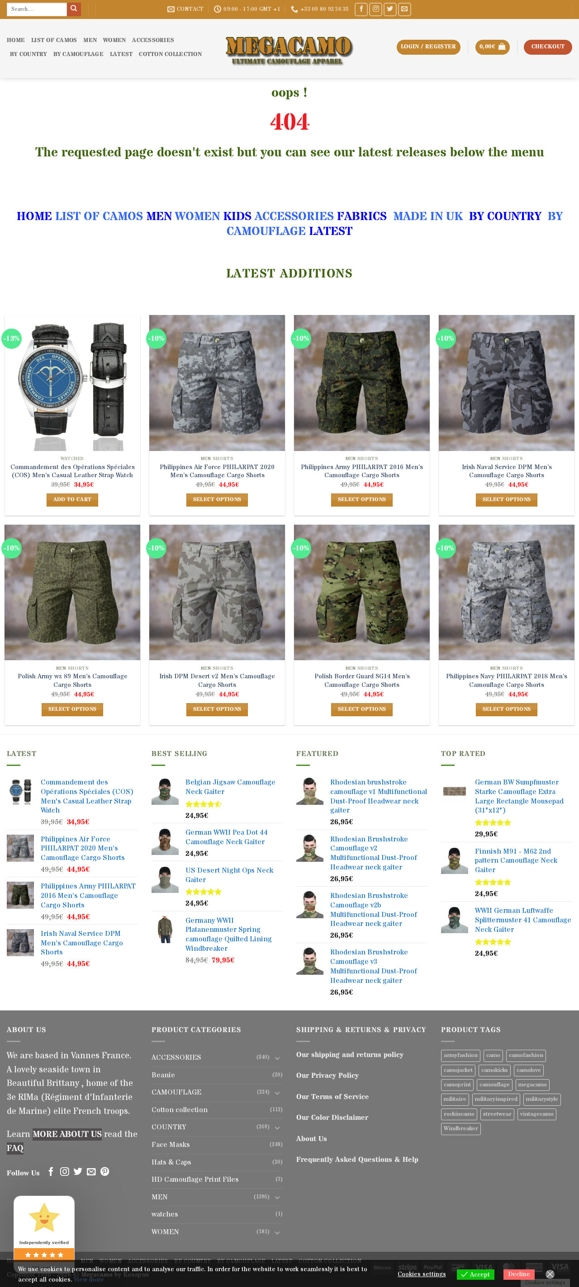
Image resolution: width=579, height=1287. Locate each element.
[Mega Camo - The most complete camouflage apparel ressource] (289, 48)
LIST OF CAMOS (54, 40)
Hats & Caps (171, 1162)
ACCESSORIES (153, 40)
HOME (16, 40)
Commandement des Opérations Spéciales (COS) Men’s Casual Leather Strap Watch (72, 471)
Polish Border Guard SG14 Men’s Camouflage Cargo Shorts (362, 680)
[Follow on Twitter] (390, 9)
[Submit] (74, 9)
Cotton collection (180, 1110)
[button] (492, 47)
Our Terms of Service (332, 1097)
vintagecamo (537, 1114)
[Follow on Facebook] (361, 9)
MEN (90, 40)
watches (165, 1214)
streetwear (497, 1114)
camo (493, 1055)
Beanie (163, 1075)
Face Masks (171, 1145)
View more (89, 1279)
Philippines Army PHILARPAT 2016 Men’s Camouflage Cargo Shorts (362, 471)
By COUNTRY (28, 54)
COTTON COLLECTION (170, 54)
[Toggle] (277, 1057)
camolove (529, 1070)
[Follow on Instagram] (375, 9)
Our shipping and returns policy (349, 1055)
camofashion (526, 1055)
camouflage (494, 1085)
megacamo (532, 1085)
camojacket (458, 1070)
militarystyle (542, 1099)
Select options (217, 499)
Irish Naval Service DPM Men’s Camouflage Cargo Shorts (507, 471)
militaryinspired (496, 1099)
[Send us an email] (404, 9)
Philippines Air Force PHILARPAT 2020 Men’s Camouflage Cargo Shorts (217, 471)
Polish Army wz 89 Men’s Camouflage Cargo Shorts (73, 680)
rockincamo (459, 1114)
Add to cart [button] (72, 499)
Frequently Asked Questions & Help (357, 1160)
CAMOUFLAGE (176, 1092)
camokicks (494, 1070)
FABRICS (362, 217)
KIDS (237, 217)
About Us (311, 1139)
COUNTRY (169, 1127)
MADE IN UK (428, 217)
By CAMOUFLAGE (78, 54)
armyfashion (461, 1055)
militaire (455, 1099)
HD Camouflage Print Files (195, 1179)
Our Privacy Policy (327, 1075)
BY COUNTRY (505, 217)
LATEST (121, 54)
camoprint (457, 1085)
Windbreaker (461, 1128)
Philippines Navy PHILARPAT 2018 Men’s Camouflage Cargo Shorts (506, 680)
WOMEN (114, 40)
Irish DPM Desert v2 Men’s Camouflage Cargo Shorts (217, 680)
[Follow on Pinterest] (104, 1172)
